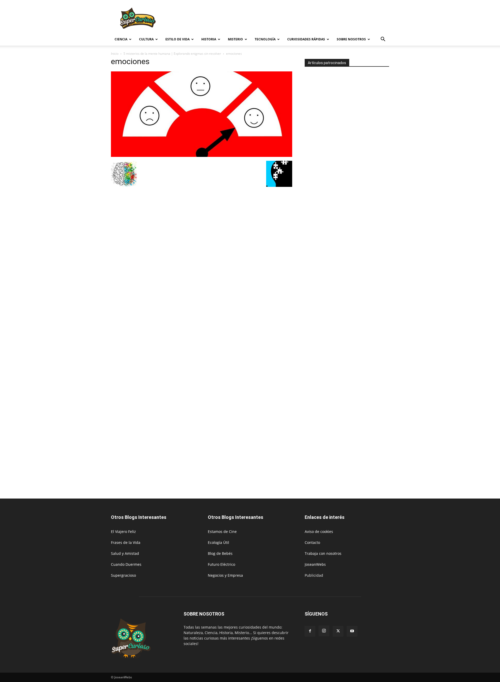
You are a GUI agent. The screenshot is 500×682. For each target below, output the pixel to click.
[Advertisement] (294, 19)
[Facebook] (310, 631)
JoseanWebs (315, 564)
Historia (208, 39)
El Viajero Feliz (123, 531)
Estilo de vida (177, 39)
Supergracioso (123, 575)
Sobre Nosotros (351, 39)
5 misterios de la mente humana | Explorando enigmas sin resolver (172, 53)
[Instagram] (324, 631)
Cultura (146, 39)
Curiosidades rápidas (306, 39)
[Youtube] (352, 631)
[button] (383, 39)
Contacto (312, 542)
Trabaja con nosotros (323, 553)
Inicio (114, 53)
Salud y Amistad (125, 553)
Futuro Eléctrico (221, 564)
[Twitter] (338, 631)
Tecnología (265, 39)
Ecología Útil (218, 542)
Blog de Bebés (220, 553)
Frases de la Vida (125, 542)
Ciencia (121, 39)
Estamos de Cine (222, 531)
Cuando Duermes (126, 564)
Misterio (235, 39)
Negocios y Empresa (225, 575)
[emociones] (201, 155)
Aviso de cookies (319, 531)
